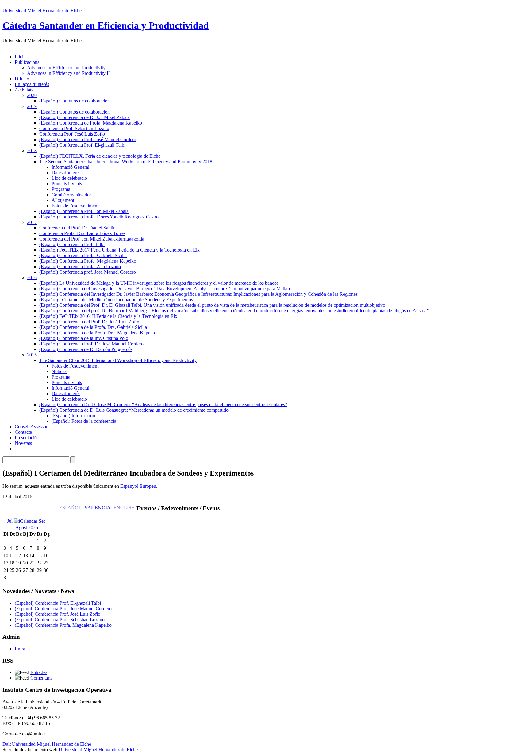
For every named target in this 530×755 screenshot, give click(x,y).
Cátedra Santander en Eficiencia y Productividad (105, 25)
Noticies (59, 371)
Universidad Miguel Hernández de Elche (42, 10)
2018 (32, 150)
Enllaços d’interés (32, 84)
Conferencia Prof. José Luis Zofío (72, 134)
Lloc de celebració (69, 178)
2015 (32, 354)
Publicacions (27, 62)
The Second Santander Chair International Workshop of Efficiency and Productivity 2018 (125, 161)
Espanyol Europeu (138, 486)
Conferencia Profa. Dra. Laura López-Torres (82, 233)
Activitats (24, 89)
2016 (32, 277)
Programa (61, 189)
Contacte (23, 432)
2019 (32, 106)
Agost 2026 (26, 527)
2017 (32, 222)
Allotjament (63, 200)
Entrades (38, 672)
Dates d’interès (66, 172)
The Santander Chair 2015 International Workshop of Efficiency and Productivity (118, 360)
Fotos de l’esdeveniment (75, 205)
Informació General (70, 167)
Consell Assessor (31, 426)
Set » (43, 521)
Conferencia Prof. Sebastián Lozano (74, 128)
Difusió (22, 78)
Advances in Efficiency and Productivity (66, 67)
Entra (20, 648)
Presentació (26, 437)
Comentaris (41, 677)
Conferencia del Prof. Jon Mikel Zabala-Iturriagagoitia (91, 238)
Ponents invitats (67, 183)
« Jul (8, 521)
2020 (32, 95)
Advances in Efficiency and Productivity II (68, 73)
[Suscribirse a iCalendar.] (25, 521)
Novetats (23, 443)
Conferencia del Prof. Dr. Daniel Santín (77, 227)
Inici (19, 56)
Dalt (6, 744)
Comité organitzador (71, 194)
